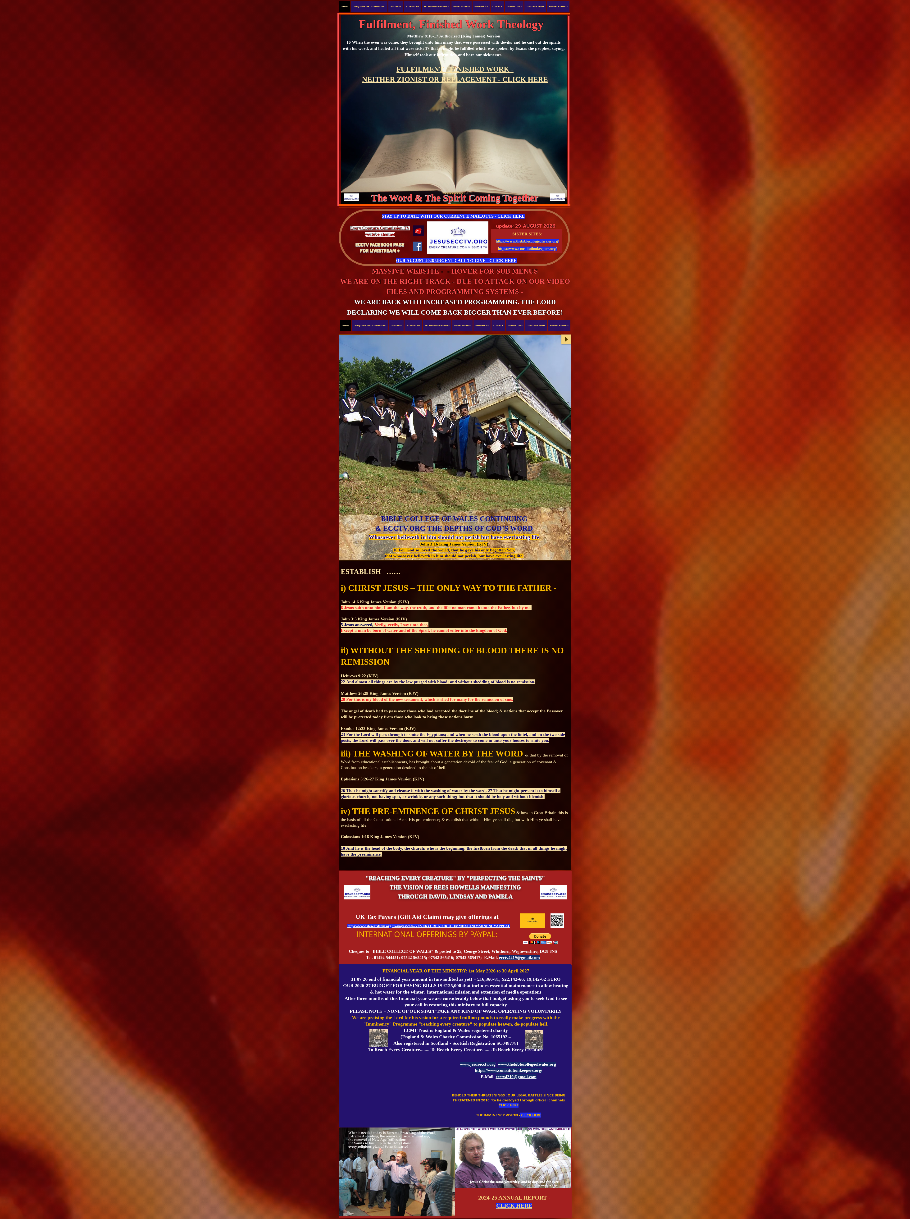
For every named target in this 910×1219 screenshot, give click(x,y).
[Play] (566, 339)
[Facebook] (417, 246)
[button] (454, 109)
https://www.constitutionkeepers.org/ (527, 249)
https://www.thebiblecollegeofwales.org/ (527, 241)
